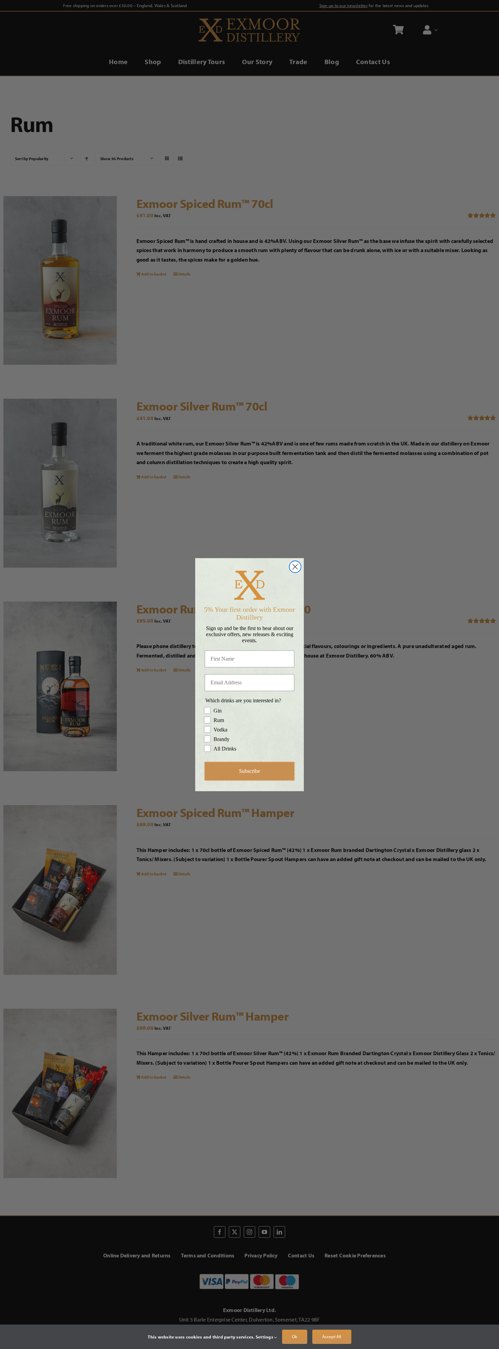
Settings (265, 1337)
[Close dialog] (295, 567)
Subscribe (249, 771)
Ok (294, 1336)
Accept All (331, 1336)
